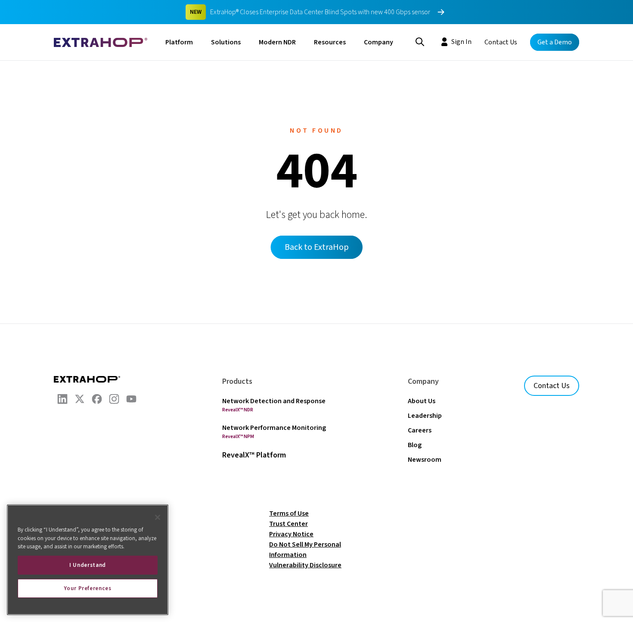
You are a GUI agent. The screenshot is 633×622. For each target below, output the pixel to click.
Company (378, 42)
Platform (179, 42)
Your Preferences (88, 588)
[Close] (157, 517)
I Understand (87, 565)
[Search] (420, 41)
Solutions (226, 42)
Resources (330, 42)
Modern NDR (277, 42)
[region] (87, 559)
